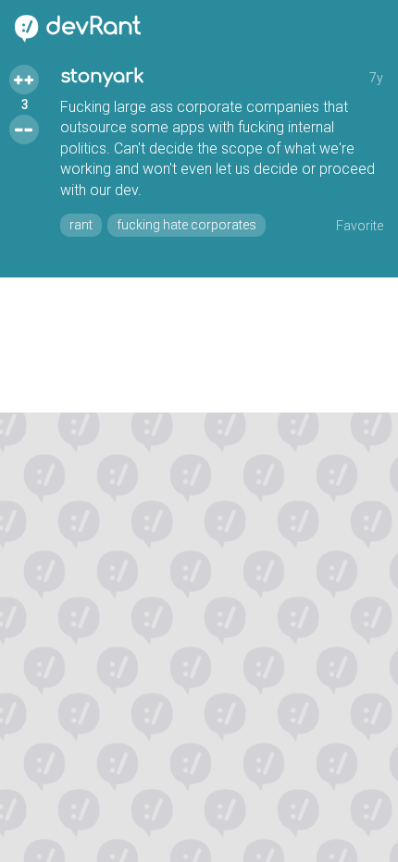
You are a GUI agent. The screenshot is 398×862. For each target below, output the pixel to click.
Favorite (359, 225)
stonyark (102, 76)
